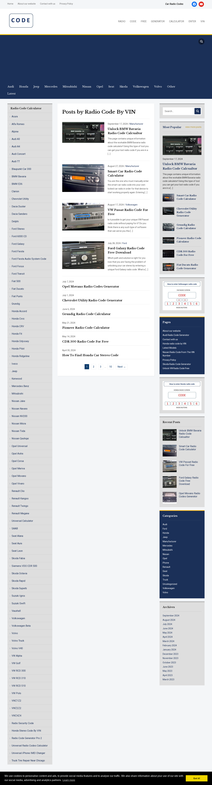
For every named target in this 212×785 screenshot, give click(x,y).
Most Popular (172, 127)
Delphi (15, 221)
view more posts (193, 127)
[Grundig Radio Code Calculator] (168, 227)
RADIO (121, 21)
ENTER (192, 21)
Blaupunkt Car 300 (21, 169)
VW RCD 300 (19, 670)
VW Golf (16, 663)
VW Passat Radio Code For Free (188, 463)
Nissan (86, 86)
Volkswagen (141, 86)
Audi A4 (16, 146)
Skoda (124, 86)
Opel (100, 86)
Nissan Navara (19, 408)
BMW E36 (17, 183)
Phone (166, 563)
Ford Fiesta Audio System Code (29, 258)
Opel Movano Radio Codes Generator (90, 286)
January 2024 (169, 649)
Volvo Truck (18, 640)
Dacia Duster (19, 206)
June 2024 (168, 628)
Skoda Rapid (18, 580)
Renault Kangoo (20, 498)
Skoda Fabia (18, 558)
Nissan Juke (18, 401)
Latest (11, 93)
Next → (121, 366)
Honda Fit (17, 333)
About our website (27, 3)
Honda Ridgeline (20, 356)
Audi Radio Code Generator (176, 335)
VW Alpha (17, 655)
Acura (15, 116)
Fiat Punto (17, 296)
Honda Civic (18, 318)
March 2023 (168, 679)
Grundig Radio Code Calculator (86, 314)
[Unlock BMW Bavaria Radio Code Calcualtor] (83, 132)
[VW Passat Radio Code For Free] (83, 216)
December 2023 (170, 654)
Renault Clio (18, 491)
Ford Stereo (18, 228)
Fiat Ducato (18, 288)
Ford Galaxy (18, 243)
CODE (133, 21)
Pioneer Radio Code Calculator (86, 327)
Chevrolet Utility (20, 198)
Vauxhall (16, 610)
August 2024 (169, 620)
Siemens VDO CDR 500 (24, 565)
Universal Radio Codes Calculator (30, 745)
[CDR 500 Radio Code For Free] (168, 253)
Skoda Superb (19, 588)
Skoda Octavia (19, 573)
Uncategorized (170, 584)
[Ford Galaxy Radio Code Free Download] (83, 255)
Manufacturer (136, 124)
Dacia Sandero (19, 213)
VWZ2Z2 (16, 708)
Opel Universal (19, 446)
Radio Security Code (23, 723)
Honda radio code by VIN (174, 343)
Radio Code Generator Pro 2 (27, 738)
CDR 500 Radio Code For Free (85, 341)
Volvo (158, 86)
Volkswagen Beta (21, 625)
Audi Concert (18, 153)
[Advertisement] (99, 60)
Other (171, 86)
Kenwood (17, 378)
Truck (165, 579)
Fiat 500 (16, 281)
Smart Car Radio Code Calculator (187, 448)
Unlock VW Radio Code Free (176, 368)
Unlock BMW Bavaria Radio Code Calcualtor (190, 434)
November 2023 (170, 658)
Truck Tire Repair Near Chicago (28, 760)
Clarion (15, 191)
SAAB (15, 528)
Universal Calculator (22, 520)
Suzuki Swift (18, 603)
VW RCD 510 (19, 685)
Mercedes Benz (20, 386)
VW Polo (16, 693)
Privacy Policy (66, 3)
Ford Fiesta (18, 251)
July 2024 (167, 624)
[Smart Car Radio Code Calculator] (83, 178)
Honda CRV (18, 326)
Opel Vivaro (18, 483)
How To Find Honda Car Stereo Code (90, 355)
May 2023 (167, 671)
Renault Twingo (20, 505)
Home (10, 3)
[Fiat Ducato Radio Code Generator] (168, 267)
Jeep (36, 86)
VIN (203, 21)
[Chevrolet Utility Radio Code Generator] (168, 210)
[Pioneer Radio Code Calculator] (168, 240)
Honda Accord (19, 311)
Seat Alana (17, 535)
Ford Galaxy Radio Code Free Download (188, 481)
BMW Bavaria (19, 176)
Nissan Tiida (18, 431)
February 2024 (170, 645)
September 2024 (171, 615)
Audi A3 (16, 139)
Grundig (16, 303)
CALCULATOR (176, 21)
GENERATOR (158, 21)
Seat (111, 86)
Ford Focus (18, 266)
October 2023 (169, 662)
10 (110, 366)
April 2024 (168, 637)
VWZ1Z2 (16, 700)
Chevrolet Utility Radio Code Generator (92, 300)
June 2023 (168, 666)
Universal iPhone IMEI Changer (28, 753)
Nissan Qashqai (20, 438)
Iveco (15, 363)
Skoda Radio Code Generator (177, 364)
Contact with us (47, 3)
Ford (124, 243)
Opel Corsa (18, 461)
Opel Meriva (18, 468)
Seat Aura (17, 543)
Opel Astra (17, 453)
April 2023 (168, 675)
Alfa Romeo (18, 124)
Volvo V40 (17, 648)
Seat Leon (17, 550)
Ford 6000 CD (19, 236)
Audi (10, 86)
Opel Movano (19, 475)
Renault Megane (20, 513)
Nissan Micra (19, 423)
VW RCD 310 (19, 678)
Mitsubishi (70, 86)
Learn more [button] (69, 780)
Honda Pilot (18, 348)
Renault (166, 567)
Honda (23, 86)
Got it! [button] (196, 778)
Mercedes (51, 86)
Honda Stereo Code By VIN (26, 730)
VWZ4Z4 (16, 715)
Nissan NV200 (19, 416)
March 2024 (168, 641)
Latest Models (169, 348)
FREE (144, 21)
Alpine (15, 131)
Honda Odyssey (20, 341)
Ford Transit (18, 273)
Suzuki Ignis (18, 595)
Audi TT (16, 161)
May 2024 (167, 632)
